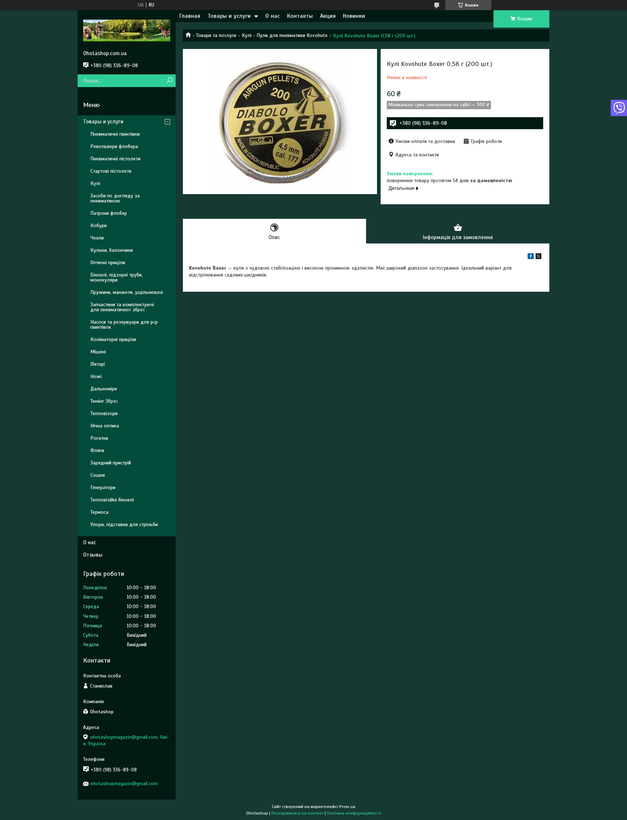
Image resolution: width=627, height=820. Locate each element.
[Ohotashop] (126, 30)
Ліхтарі (97, 364)
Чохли (97, 238)
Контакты (300, 16)
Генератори (102, 487)
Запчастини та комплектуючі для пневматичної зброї (122, 307)
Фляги (97, 450)
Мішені (98, 352)
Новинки (354, 16)
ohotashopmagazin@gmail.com (124, 783)
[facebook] (531, 257)
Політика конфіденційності (354, 813)
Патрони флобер (108, 213)
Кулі (246, 35)
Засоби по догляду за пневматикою (115, 198)
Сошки (97, 475)
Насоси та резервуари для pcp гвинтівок (124, 324)
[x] (538, 257)
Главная (189, 16)
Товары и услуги (229, 16)
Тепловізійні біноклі (112, 500)
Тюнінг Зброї (104, 401)
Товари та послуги (216, 35)
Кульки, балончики (111, 250)
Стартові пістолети (110, 171)
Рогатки (99, 438)
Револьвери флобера (114, 146)
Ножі (96, 376)
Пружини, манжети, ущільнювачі (126, 292)
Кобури (98, 225)
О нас (272, 16)
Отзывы (93, 555)
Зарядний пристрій (110, 463)
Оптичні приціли (107, 262)
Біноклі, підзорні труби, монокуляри (116, 277)
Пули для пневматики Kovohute (292, 35)
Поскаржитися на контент (297, 813)
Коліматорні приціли (113, 339)
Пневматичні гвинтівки (115, 134)
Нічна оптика (104, 426)
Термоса (99, 512)
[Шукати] (169, 80)
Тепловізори (104, 413)
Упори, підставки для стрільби (124, 524)
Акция (328, 16)
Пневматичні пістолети (115, 159)
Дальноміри (103, 389)
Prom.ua (347, 806)
